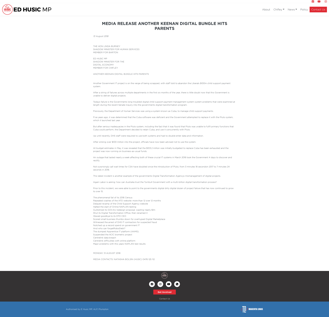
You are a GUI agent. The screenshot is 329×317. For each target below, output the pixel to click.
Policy (304, 9)
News (291, 9)
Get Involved (164, 292)
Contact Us (318, 9)
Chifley (277, 9)
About (266, 9)
